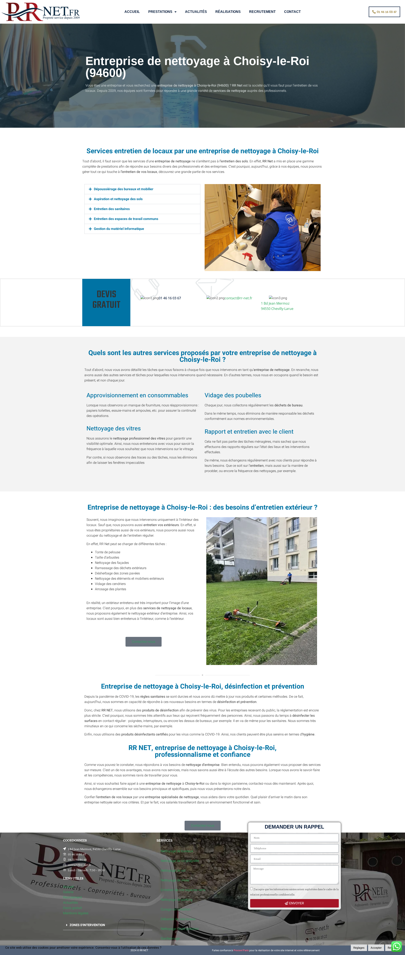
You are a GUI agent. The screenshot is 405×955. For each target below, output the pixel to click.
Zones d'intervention (87, 925)
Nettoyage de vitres (175, 880)
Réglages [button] (358, 948)
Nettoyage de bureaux (177, 851)
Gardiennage (170, 938)
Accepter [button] (376, 948)
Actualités (196, 12)
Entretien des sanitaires (112, 209)
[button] (142, 189)
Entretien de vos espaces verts (183, 890)
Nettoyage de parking (176, 899)
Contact (292, 12)
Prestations (160, 12)
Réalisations (228, 12)
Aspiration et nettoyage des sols (118, 199)
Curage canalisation (175, 909)
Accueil (132, 12)
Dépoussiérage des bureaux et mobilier (123, 189)
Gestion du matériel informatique (119, 228)
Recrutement (262, 12)
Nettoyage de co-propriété (180, 860)
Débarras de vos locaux (178, 919)
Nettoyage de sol (173, 870)
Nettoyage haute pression (180, 928)
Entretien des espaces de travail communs (126, 218)
